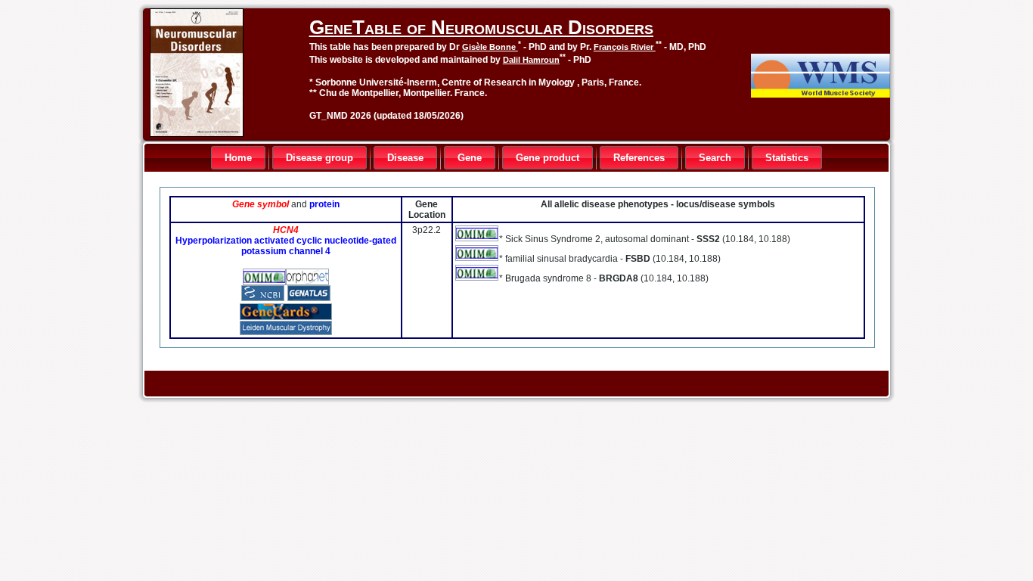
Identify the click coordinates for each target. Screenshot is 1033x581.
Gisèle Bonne (490, 46)
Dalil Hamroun (531, 59)
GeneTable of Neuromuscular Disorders (481, 27)
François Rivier (625, 46)
